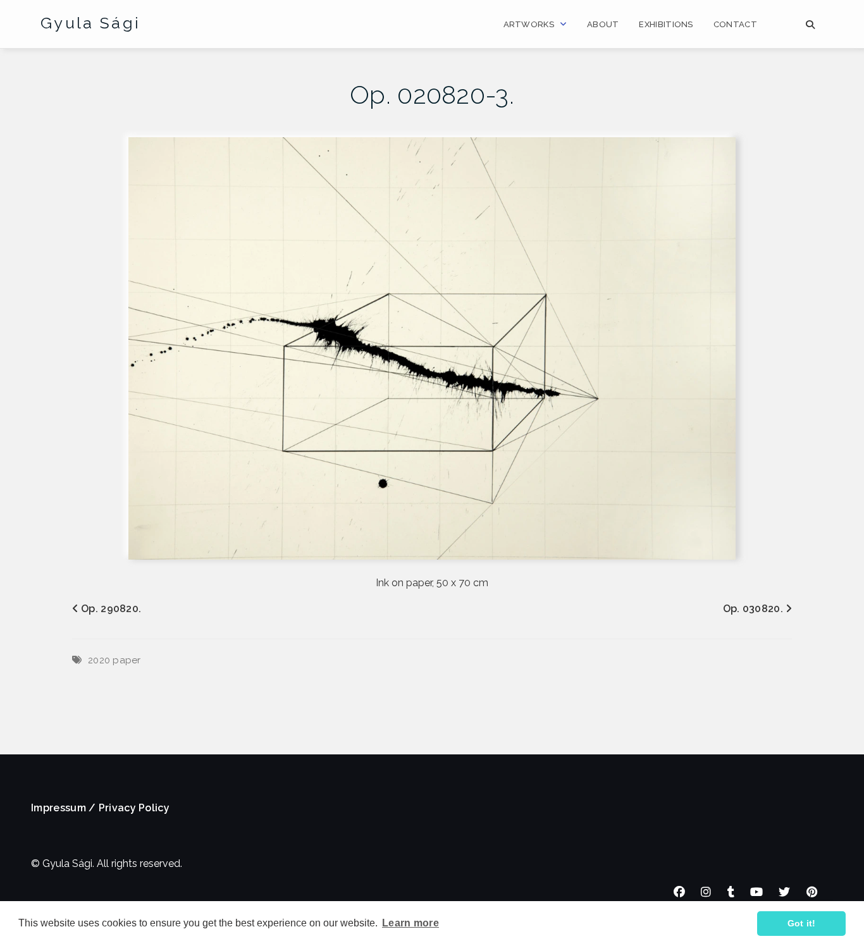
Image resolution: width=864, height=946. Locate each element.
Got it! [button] (801, 923)
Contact (735, 24)
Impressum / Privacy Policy (100, 808)
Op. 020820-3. (432, 94)
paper (127, 660)
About (603, 24)
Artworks (528, 24)
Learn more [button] (410, 923)
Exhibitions (666, 24)
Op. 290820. (111, 609)
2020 (99, 660)
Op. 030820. (753, 609)
